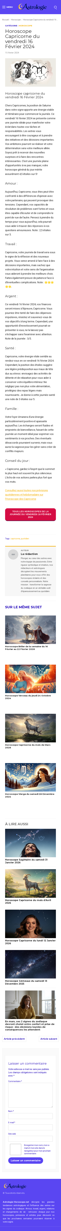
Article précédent (14, 1038)
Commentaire (15, 1081)
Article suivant (48, 1038)
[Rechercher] (55, 7)
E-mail (11, 1122)
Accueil (5, 20)
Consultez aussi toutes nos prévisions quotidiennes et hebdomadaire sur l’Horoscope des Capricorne (26, 494)
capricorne (15, 538)
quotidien (25, 538)
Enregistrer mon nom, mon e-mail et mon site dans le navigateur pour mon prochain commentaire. (37, 1149)
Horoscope (16, 20)
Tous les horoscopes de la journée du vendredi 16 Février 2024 (30, 514)
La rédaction (29, 554)
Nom (11, 1111)
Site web (12, 1134)
